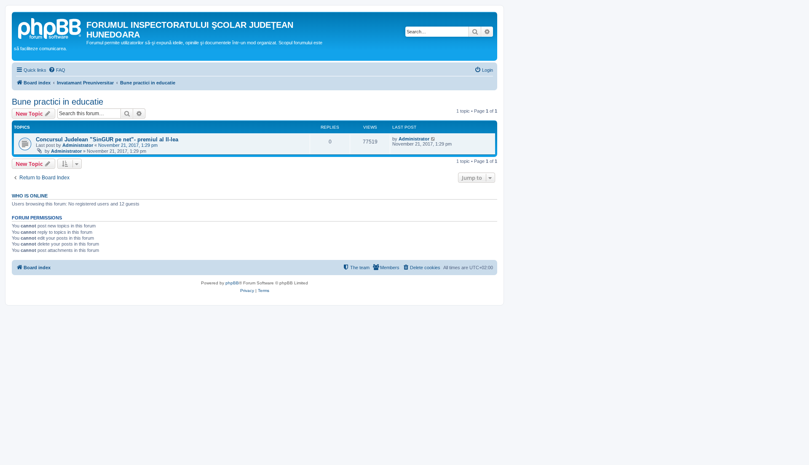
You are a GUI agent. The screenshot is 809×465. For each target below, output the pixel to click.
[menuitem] (56, 70)
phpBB (232, 283)
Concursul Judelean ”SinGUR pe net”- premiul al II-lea (107, 139)
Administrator (77, 145)
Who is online (30, 195)
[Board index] (50, 27)
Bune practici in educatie (57, 101)
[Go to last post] (433, 138)
